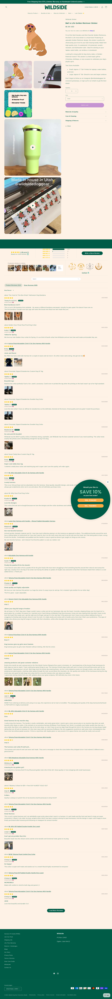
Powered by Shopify (22, 995)
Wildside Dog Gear (13, 995)
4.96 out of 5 (24, 252)
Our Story (7, 952)
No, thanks (90, 511)
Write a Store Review (92, 253)
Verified (84, 273)
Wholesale (7, 964)
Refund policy (32, 994)
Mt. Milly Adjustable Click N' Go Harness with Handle (26, 473)
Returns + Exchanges (10, 946)
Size (67, 95)
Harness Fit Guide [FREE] (12, 934)
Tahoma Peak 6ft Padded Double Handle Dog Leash (26, 873)
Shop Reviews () (31, 285)
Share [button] (69, 126)
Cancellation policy (71, 994)
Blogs (6, 949)
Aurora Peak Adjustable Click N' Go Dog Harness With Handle (29, 343)
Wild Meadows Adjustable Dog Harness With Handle (26, 757)
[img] (20, 252)
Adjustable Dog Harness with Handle (20, 555)
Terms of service (50, 994)
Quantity (68, 87)
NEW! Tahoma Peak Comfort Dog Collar (22, 854)
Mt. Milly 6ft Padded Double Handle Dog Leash (24, 826)
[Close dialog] (108, 482)
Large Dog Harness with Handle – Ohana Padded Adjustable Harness (32, 521)
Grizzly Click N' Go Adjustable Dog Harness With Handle (28, 599)
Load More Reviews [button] (56, 910)
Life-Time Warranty (10, 943)
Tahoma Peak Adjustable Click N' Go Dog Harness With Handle (30, 578)
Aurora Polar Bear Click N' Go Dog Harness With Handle (27, 634)
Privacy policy (41, 994)
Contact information (61, 994)
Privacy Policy (8, 955)
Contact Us (7, 967)
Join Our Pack (8, 937)
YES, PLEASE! (91, 500)
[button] (6, 7)
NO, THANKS (91, 506)
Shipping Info (8, 940)
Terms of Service (9, 958)
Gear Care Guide (9, 961)
